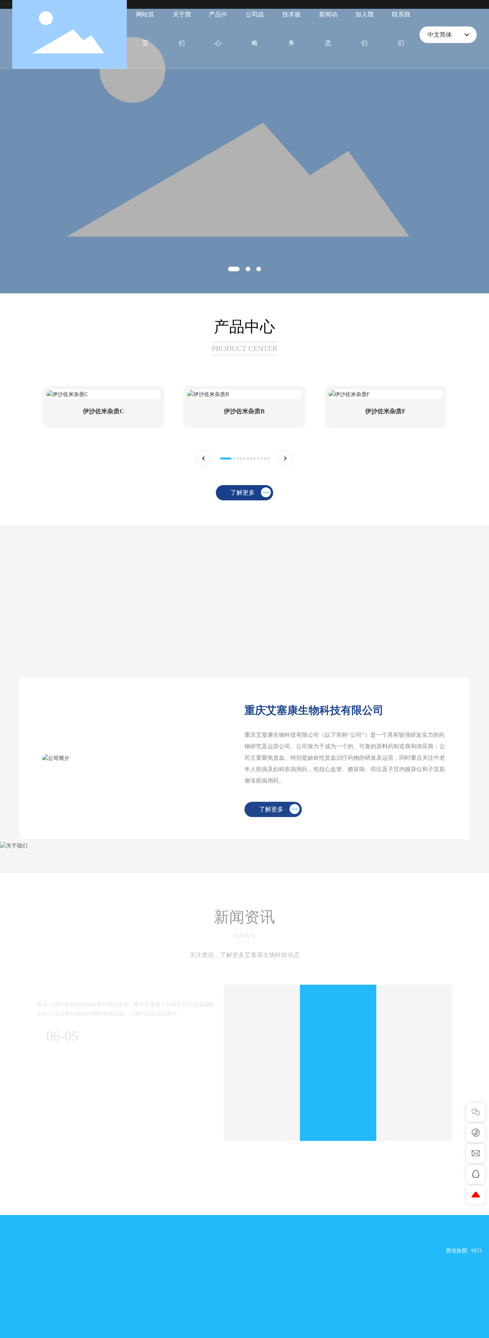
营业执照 (456, 1251)
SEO (476, 1251)
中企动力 (454, 1262)
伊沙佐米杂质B (244, 411)
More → (243, 1118)
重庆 (476, 1262)
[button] (234, 269)
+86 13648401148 (47, 1328)
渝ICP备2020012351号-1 (414, 1251)
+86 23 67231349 (52, 1247)
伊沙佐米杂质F (385, 411)
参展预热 (470, 1272)
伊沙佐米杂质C (103, 411)
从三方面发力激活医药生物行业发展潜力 (336, 1056)
